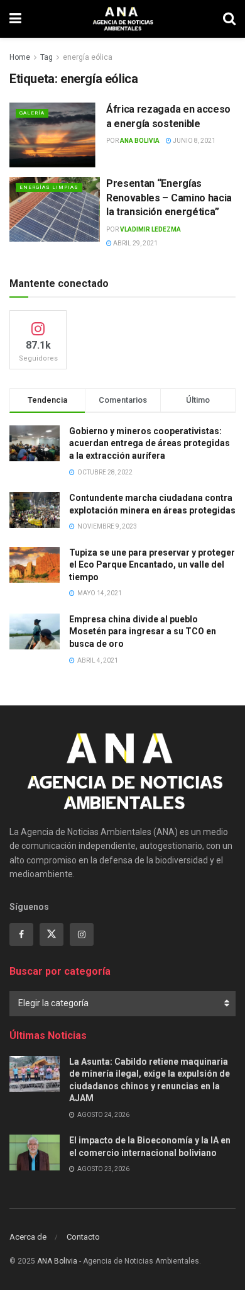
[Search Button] (229, 19)
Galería (32, 113)
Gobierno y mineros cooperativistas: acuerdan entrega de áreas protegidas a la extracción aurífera (149, 443)
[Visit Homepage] (122, 18)
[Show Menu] (15, 19)
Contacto (83, 1237)
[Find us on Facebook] (21, 934)
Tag (46, 57)
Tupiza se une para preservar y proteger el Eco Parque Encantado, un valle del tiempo (152, 564)
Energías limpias (49, 187)
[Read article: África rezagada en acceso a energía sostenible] (54, 135)
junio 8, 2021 (193, 140)
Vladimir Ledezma (150, 229)
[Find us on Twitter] (51, 934)
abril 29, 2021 (135, 243)
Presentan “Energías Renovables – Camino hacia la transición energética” (169, 197)
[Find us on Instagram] (82, 934)
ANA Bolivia (140, 140)
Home (19, 57)
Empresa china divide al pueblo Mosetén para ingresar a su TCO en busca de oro (142, 631)
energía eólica (87, 57)
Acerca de (27, 1237)
